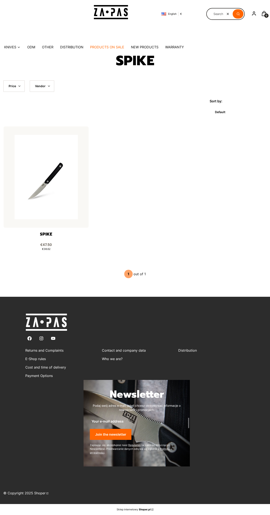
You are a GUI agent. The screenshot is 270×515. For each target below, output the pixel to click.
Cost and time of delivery (45, 367)
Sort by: (216, 101)
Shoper (40, 493)
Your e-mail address (108, 421)
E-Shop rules (35, 359)
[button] (238, 14)
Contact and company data (124, 350)
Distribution (187, 350)
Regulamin (134, 445)
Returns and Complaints (44, 350)
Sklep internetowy (134, 509)
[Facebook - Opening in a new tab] (29, 338)
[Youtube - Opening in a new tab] (53, 338)
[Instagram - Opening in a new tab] (41, 338)
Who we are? (112, 359)
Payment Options (39, 376)
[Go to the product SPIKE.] (46, 177)
